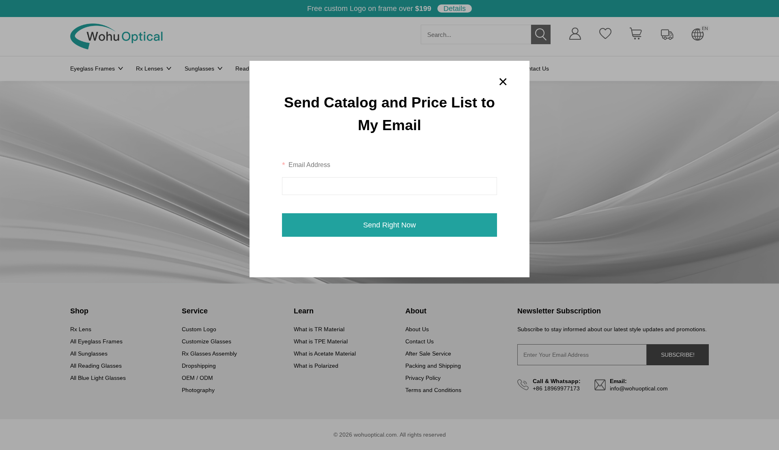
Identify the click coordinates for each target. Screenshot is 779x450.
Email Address (309, 164)
